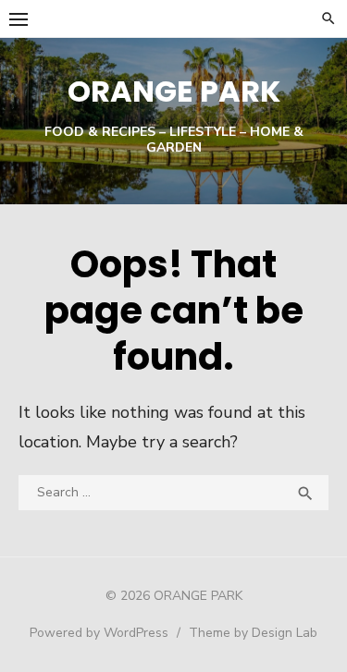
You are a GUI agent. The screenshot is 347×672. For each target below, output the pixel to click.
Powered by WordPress (99, 632)
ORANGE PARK (174, 91)
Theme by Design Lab (253, 632)
